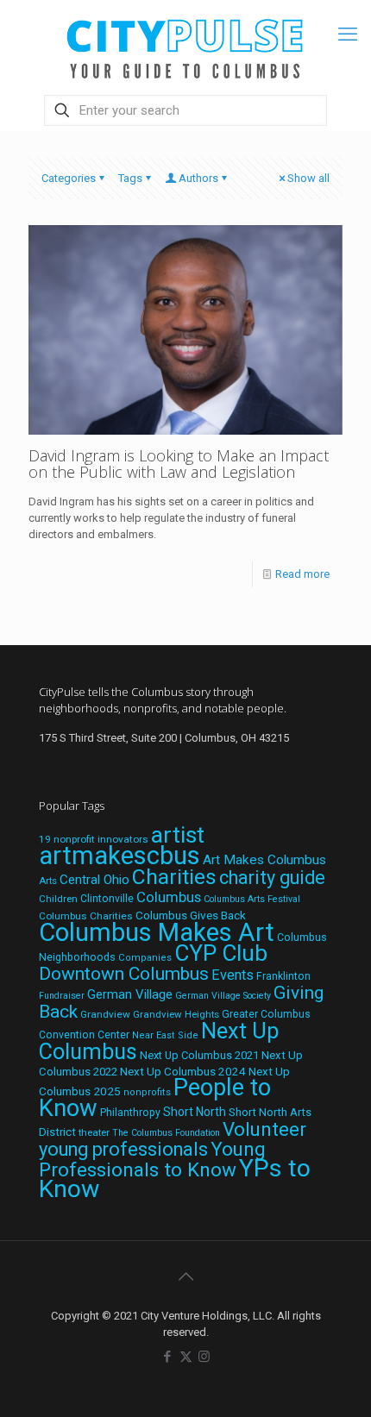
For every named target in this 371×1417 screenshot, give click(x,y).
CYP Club (220, 953)
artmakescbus (119, 855)
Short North (194, 1112)
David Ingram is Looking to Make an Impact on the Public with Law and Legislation (178, 463)
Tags (130, 178)
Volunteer (264, 1129)
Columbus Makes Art (156, 932)
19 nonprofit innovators (93, 839)
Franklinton (283, 976)
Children (58, 899)
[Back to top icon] (185, 1276)
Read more (302, 573)
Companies (145, 957)
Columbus (168, 897)
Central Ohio (94, 879)
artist (177, 835)
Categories (68, 178)
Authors (198, 178)
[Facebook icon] (167, 1356)
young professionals (123, 1149)
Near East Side (165, 1035)
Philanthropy (130, 1113)
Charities (174, 876)
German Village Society (223, 995)
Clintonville (107, 899)
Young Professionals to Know (152, 1159)
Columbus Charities (86, 916)
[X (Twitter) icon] (185, 1356)
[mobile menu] (347, 34)
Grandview (105, 1014)
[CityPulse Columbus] (185, 45)
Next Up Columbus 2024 (183, 1071)
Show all (308, 178)
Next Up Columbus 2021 (199, 1055)
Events (232, 975)
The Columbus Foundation (166, 1132)
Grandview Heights (176, 1014)
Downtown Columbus (124, 973)
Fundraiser (62, 995)
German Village (130, 994)
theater (94, 1132)
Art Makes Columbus (264, 860)
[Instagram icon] (204, 1356)
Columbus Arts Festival (252, 899)
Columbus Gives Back (190, 915)
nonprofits (147, 1092)
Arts (48, 881)
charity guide (272, 877)
